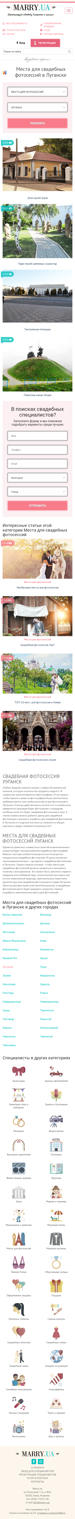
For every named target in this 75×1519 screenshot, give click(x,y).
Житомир (9, 932)
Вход (22, 42)
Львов (7, 975)
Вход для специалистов (37, 1471)
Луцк (43, 966)
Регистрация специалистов (37, 1474)
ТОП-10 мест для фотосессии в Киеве (37, 702)
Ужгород (8, 1019)
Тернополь (47, 1010)
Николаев (9, 984)
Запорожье (47, 932)
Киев (43, 940)
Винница (45, 914)
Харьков (45, 1019)
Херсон (7, 1027)
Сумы (6, 1010)
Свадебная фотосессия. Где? (37, 645)
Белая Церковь (12, 914)
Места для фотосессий (37, 582)
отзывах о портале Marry (51, 1513)
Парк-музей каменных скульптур (37, 263)
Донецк (45, 923)
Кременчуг (47, 949)
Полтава (8, 993)
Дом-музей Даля (37, 198)
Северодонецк (12, 1001)
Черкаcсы (9, 1036)
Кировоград (10, 949)
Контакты (37, 1481)
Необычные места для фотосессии (38, 587)
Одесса (45, 984)
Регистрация (47, 43)
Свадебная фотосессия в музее (37, 759)
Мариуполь (47, 975)
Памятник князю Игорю (37, 395)
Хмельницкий (49, 1027)
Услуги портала (37, 1478)
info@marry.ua (41, 1502)
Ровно (44, 993)
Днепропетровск (13, 923)
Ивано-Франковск (14, 940)
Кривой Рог (10, 958)
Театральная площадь (37, 329)
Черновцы (9, 1045)
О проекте (37, 1467)
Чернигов (46, 1036)
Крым (44, 958)
